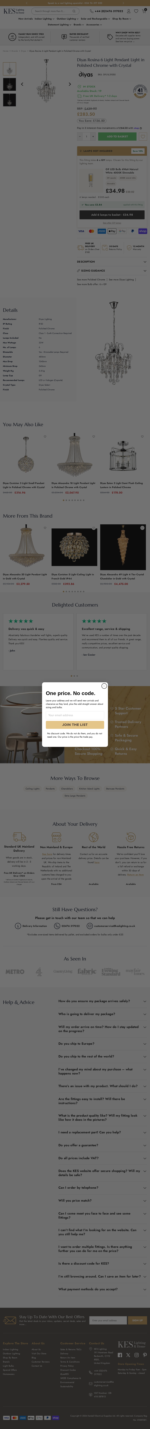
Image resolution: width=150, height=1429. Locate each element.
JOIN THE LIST (75, 725)
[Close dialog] (104, 686)
